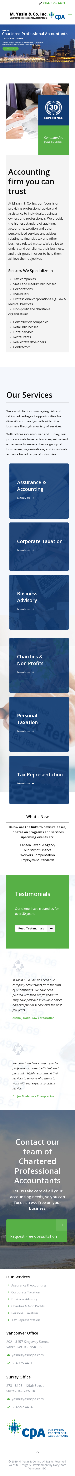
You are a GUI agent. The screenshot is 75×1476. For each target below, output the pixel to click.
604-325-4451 (54, 3)
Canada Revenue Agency (37, 845)
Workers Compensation (37, 855)
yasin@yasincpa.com (28, 1355)
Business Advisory (27, 596)
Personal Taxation (27, 718)
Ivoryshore (59, 1465)
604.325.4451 (22, 1363)
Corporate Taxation (40, 541)
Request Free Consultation (9, 48)
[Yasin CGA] (37, 15)
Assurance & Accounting (31, 485)
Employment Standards (37, 860)
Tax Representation (40, 774)
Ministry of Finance (37, 850)
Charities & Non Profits (30, 659)
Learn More (24, 498)
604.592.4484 (22, 1407)
